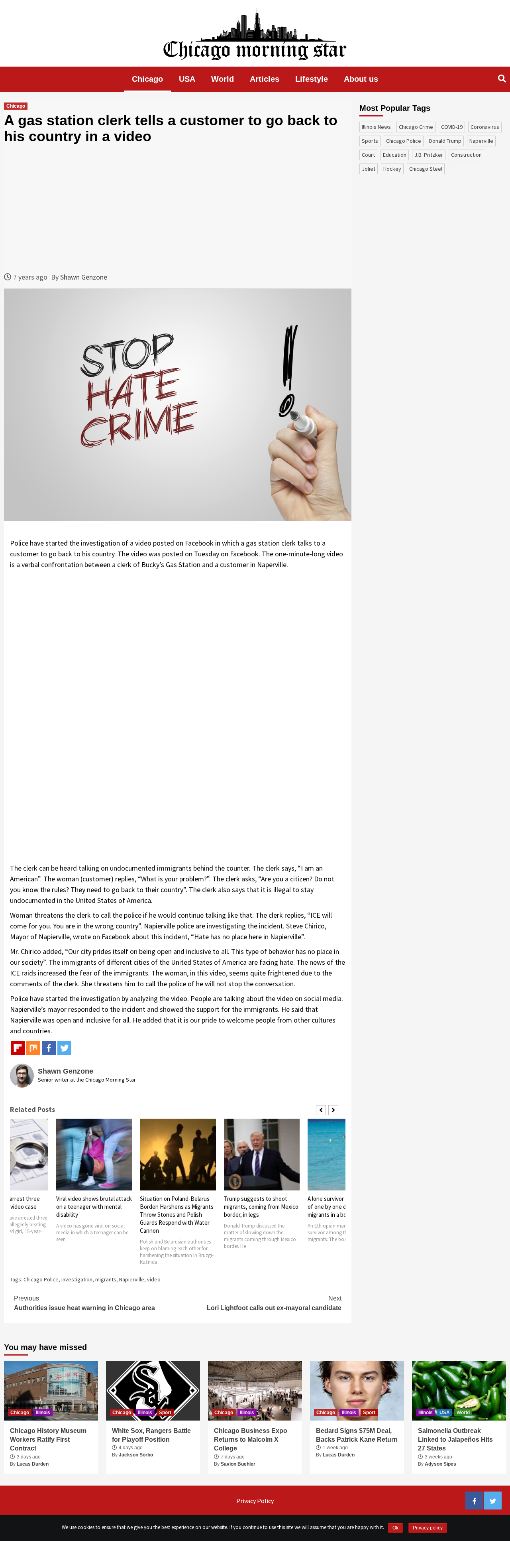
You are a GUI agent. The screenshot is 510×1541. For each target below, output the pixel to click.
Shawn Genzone (83, 277)
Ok (395, 1528)
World (222, 79)
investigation (76, 1279)
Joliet (368, 168)
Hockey (392, 168)
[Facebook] (49, 1048)
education (394, 154)
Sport (165, 1412)
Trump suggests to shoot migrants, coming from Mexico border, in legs (261, 1206)
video (154, 1279)
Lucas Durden (33, 1464)
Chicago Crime (416, 126)
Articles (264, 79)
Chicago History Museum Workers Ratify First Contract (48, 1439)
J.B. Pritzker (428, 154)
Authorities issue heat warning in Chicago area (84, 1303)
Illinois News (376, 126)
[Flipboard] (18, 1048)
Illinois (43, 1412)
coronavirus (485, 126)
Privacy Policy (255, 1501)
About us (361, 79)
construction (466, 154)
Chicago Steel (425, 168)
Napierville (131, 1279)
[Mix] (33, 1048)
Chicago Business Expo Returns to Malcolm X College (250, 1439)
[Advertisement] (177, 208)
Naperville (481, 140)
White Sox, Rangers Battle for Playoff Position (151, 1435)
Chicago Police (41, 1279)
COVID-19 (452, 126)
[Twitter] (64, 1048)
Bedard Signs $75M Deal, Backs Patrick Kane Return (357, 1435)
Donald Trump (445, 140)
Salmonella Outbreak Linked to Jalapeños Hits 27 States (455, 1439)
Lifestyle (311, 79)
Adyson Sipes (440, 1464)
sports (370, 140)
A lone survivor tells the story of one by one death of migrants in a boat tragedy (344, 1206)
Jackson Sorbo (136, 1455)
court (368, 154)
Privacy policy (428, 1528)
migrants (105, 1279)
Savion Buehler (238, 1464)
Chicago (147, 79)
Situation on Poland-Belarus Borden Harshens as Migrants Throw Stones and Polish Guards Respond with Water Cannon (177, 1214)
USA (187, 79)
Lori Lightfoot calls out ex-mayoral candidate (274, 1303)
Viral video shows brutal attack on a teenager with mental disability (94, 1206)
